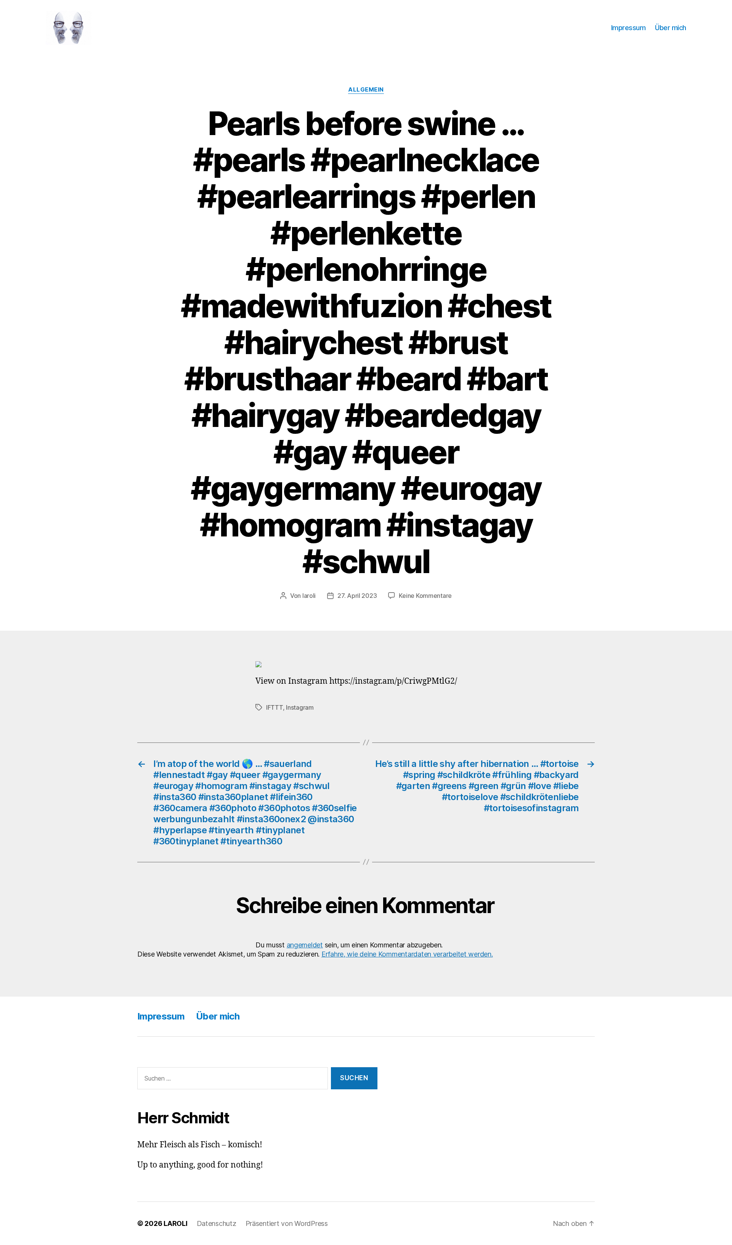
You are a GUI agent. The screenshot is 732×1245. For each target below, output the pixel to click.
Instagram (300, 707)
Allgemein (366, 89)
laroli (309, 595)
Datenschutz (216, 1223)
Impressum (628, 28)
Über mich (670, 28)
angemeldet (305, 945)
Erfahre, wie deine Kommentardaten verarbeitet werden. (407, 954)
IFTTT (274, 707)
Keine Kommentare (425, 595)
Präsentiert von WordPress (287, 1223)
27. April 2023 (357, 595)
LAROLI (175, 1223)
